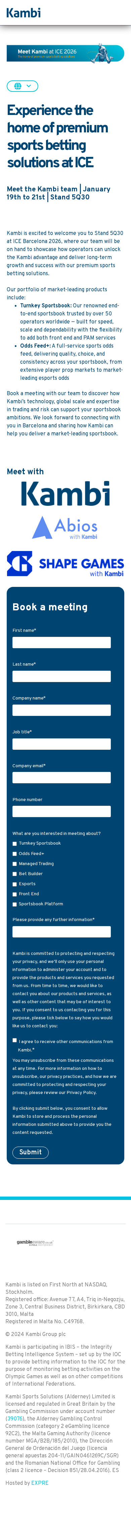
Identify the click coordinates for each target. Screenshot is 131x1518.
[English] (22, 86)
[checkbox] (64, 874)
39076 (15, 1419)
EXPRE (40, 1483)
